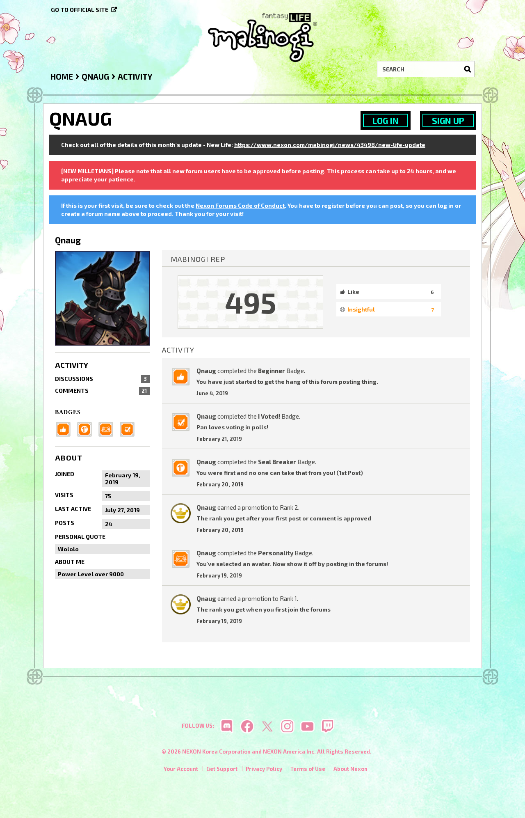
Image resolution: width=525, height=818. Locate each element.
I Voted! (269, 416)
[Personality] (108, 428)
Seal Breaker (277, 461)
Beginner (271, 370)
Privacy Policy (264, 768)
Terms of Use (307, 768)
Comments (101, 390)
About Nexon (350, 768)
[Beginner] (65, 428)
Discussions (101, 378)
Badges (68, 412)
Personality (275, 553)
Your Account (181, 768)
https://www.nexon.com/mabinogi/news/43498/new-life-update (329, 144)
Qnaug (206, 370)
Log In (385, 120)
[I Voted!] (129, 428)
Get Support (221, 768)
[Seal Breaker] (87, 428)
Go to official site (79, 9)
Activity (71, 364)
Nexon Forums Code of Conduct (240, 205)
